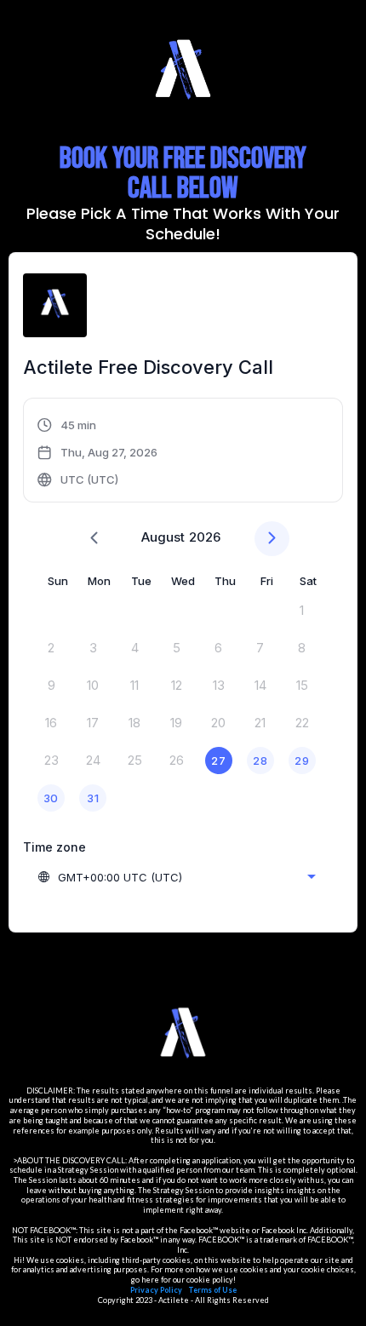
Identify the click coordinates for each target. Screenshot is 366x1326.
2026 (204, 537)
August (163, 537)
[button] (98, 452)
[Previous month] (94, 538)
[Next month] (271, 538)
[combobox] (176, 877)
